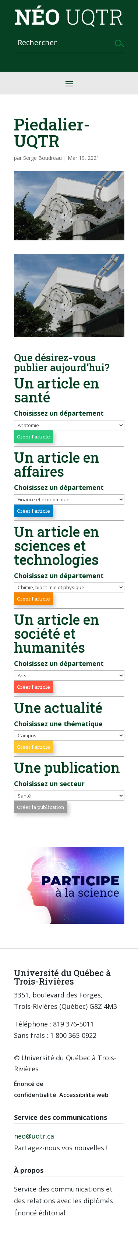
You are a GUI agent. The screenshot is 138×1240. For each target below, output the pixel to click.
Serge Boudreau (42, 157)
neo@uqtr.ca (34, 1136)
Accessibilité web (84, 1095)
